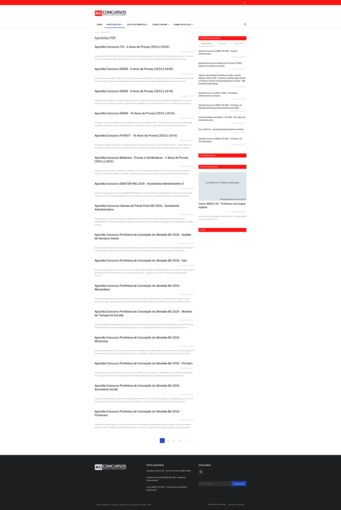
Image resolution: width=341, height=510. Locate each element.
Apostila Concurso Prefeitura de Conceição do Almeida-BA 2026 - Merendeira (138, 287)
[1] (244, 3)
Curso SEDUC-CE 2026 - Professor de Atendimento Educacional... (167, 488)
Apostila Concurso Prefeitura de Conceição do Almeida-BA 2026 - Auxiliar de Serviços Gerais (143, 236)
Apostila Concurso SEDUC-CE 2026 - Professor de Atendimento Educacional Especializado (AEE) (220, 106)
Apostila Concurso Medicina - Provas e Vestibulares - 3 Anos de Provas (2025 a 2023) (141, 159)
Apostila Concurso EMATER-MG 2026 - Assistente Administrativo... (166, 478)
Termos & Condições (236, 504)
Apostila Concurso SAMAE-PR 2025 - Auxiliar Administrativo (218, 52)
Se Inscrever (239, 483)
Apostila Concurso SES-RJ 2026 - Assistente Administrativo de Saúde (217, 94)
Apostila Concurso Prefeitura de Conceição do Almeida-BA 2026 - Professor (138, 413)
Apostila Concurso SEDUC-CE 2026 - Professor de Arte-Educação (220, 140)
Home (99, 24)
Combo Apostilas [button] (182, 24)
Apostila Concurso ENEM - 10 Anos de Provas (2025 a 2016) (135, 113)
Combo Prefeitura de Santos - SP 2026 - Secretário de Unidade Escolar (221, 118)
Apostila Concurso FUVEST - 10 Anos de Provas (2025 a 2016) (136, 135)
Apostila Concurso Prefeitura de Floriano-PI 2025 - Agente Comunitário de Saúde (220, 64)
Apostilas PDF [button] (114, 24)
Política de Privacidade (217, 504)
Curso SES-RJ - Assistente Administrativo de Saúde (221, 129)
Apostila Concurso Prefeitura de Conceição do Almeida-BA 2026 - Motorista (138, 339)
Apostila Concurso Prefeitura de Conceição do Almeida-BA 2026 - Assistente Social (138, 387)
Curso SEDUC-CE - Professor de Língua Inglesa (221, 205)
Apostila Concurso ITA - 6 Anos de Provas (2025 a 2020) (132, 46)
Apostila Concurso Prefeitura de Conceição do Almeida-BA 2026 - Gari (141, 260)
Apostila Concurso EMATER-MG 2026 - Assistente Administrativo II (139, 183)
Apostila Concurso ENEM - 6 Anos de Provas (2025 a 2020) (134, 69)
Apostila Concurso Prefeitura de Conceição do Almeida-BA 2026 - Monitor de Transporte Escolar (143, 313)
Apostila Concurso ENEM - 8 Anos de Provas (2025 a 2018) (134, 91)
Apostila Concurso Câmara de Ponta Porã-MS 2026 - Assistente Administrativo (137, 207)
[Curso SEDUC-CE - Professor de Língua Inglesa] (222, 186)
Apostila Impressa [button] (137, 24)
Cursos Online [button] (160, 24)
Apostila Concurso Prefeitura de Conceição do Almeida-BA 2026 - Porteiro (144, 363)
